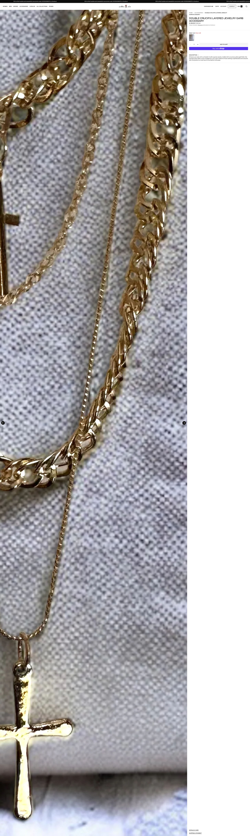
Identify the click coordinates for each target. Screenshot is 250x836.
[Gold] (191, 37)
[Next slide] (184, 423)
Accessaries (198, 12)
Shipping (200, 25)
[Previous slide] (3, 423)
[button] (246, 6)
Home (191, 12)
